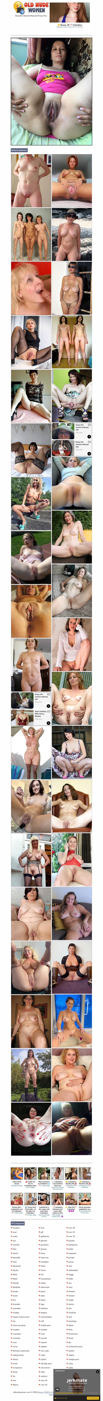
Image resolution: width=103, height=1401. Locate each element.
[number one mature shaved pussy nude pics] (72, 537)
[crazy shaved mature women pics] (72, 288)
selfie (69, 1279)
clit (13, 1321)
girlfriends (44, 1236)
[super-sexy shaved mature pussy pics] (72, 234)
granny (43, 1249)
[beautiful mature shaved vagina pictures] (31, 396)
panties (70, 1241)
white (69, 1368)
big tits (14, 1270)
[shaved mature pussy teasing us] (72, 180)
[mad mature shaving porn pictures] (31, 450)
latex (42, 1296)
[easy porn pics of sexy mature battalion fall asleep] (31, 967)
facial (14, 1372)
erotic (14, 1363)
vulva (69, 1363)
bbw (13, 1249)
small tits (71, 1313)
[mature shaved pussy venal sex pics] (72, 644)
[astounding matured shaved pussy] (31, 234)
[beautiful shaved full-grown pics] (72, 1021)
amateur (15, 1228)
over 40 (43, 1385)
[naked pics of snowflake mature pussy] (31, 665)
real (69, 1266)
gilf (41, 1232)
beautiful (15, 1257)
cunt (13, 1342)
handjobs (44, 1262)
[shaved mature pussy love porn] (72, 913)
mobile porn (45, 1325)
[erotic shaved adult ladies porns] (72, 483)
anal (13, 1232)
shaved (70, 1291)
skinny (70, 1304)
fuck (41, 1228)
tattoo (69, 1325)
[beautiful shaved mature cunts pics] (72, 341)
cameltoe (16, 1308)
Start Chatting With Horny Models (41, 713)
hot (41, 1274)
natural (43, 1342)
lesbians (43, 1308)
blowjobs (15, 1287)
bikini (14, 1274)
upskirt (70, 1351)
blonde (15, 1283)
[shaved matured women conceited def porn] (31, 1075)
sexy (69, 1287)
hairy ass (43, 1257)
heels (42, 1266)
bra (13, 1300)
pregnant (71, 1253)
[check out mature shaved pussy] (72, 859)
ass (13, 1241)
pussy (69, 1262)
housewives (45, 1279)
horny (42, 1270)
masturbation (45, 1317)
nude (42, 1355)
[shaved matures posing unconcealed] (31, 1021)
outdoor (43, 1376)
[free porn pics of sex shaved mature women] (31, 860)
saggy (70, 1274)
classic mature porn (20, 1317)
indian (42, 1283)
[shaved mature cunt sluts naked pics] (31, 557)
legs (41, 1304)
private (70, 1257)
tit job (69, 1338)
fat (13, 1376)
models (43, 1329)
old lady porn (45, 1363)
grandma (43, 1245)
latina (42, 1300)
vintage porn (72, 1359)
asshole (15, 1245)
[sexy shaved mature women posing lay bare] (31, 611)
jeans (42, 1291)
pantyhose (71, 1245)
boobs (14, 1291)
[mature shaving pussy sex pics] (72, 967)
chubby (15, 1313)
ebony (14, 1359)
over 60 (70, 1232)
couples (15, 1329)
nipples (43, 1346)
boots (14, 1296)
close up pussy (18, 1325)
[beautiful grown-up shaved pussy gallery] (72, 806)
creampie (16, 1334)
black (14, 1279)
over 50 (70, 1228)
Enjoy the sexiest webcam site (82, 427)
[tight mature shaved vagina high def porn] (72, 395)
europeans (16, 1368)
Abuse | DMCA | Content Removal (51, 1392)
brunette (15, 1304)
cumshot (15, 1338)
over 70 (70, 1236)
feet (13, 1380)
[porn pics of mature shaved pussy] (31, 1129)
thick (69, 1329)
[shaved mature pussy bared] (31, 503)
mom (42, 1334)
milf (41, 1321)
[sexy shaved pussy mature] (72, 1128)
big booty (16, 1266)
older (42, 1372)
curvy (14, 1346)
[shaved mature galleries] (31, 806)
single (69, 1300)
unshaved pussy (74, 1346)
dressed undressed (20, 1351)
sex (68, 1283)
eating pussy (17, 1355)
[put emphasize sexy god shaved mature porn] (31, 914)
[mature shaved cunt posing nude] (72, 591)
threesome (72, 1334)
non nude (44, 1351)
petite (69, 1249)
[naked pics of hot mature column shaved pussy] (31, 180)
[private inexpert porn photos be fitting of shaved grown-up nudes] (31, 342)
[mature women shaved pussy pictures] (31, 752)
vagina (70, 1355)
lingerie (43, 1313)
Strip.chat (79, 433)
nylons (42, 1359)
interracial (44, 1287)
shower (70, 1296)
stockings (71, 1321)
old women (44, 1368)
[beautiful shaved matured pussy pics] (51, 145)
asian (14, 1236)
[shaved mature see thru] (72, 1074)
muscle (43, 1338)
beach (14, 1253)
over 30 (43, 1380)
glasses (43, 1241)
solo (69, 1317)
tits (68, 1342)
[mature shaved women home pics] (72, 752)
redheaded (72, 1270)
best (13, 1262)
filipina (14, 1385)
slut (68, 1308)
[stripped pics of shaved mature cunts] (72, 698)
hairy (42, 1253)
